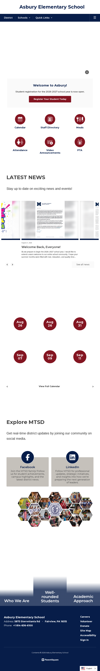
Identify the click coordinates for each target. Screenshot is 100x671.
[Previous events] (7, 387)
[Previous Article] (7, 265)
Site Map (85, 630)
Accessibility (88, 635)
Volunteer (86, 621)
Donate (84, 626)
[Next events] (93, 387)
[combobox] (88, 668)
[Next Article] (12, 265)
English (89, 668)
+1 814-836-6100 (23, 625)
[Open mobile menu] (95, 18)
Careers (85, 616)
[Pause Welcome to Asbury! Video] (87, 72)
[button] (24, 18)
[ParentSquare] (50, 660)
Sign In (84, 640)
